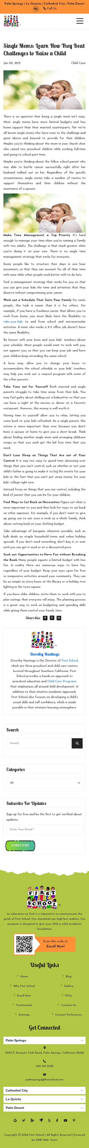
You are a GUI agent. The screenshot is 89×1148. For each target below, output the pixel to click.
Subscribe (20, 845)
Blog (68, 976)
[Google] (15, 1120)
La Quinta (13, 1099)
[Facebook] (57, 1120)
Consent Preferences (68, 1014)
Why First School (24, 986)
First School (70, 660)
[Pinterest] (74, 1120)
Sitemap (24, 1014)
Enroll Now (24, 995)
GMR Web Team (46, 1140)
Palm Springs (16, 1040)
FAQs (68, 995)
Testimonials (24, 1005)
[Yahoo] (23, 1120)
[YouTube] (65, 1120)
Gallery (68, 986)
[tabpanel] (44, 1059)
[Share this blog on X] (52, 618)
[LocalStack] (41, 1121)
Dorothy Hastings (44, 654)
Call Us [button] (51, 8)
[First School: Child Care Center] (12, 21)
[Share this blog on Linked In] (59, 618)
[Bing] (32, 1120)
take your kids (13, 321)
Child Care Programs (61, 681)
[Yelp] (49, 1120)
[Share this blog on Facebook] (45, 618)
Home (24, 976)
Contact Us (68, 1005)
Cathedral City (17, 1090)
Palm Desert (15, 1108)
